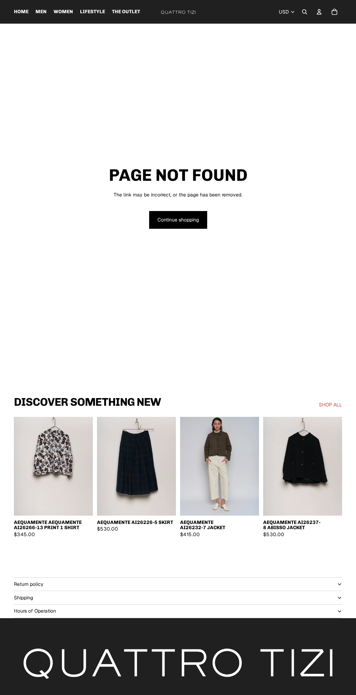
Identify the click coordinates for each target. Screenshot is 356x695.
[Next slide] (253, 466)
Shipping (23, 598)
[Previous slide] (185, 466)
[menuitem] (21, 11)
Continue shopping (178, 220)
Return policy (28, 584)
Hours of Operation (35, 611)
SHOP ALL (330, 405)
